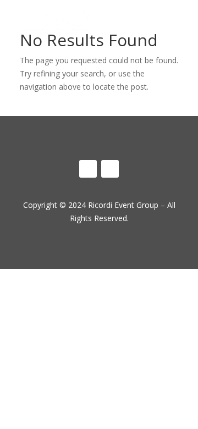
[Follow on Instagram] (110, 169)
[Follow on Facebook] (88, 169)
